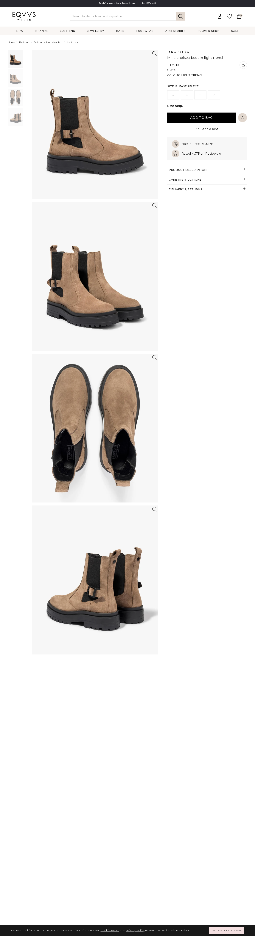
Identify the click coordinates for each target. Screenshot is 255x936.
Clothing (67, 30)
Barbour (24, 42)
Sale (235, 30)
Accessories (175, 30)
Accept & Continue (226, 930)
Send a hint (209, 129)
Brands (41, 30)
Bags (120, 30)
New (19, 30)
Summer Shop (209, 30)
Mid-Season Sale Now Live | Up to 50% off (127, 3)
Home (11, 42)
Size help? (175, 106)
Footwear (145, 30)
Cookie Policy (109, 930)
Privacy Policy (135, 930)
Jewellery (95, 30)
